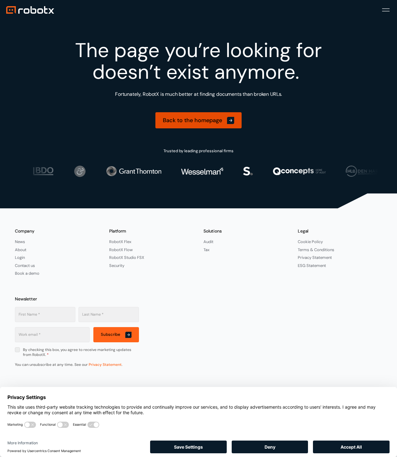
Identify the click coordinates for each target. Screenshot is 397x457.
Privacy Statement (315, 257)
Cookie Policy (310, 241)
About (20, 249)
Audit (208, 241)
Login (20, 257)
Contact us (25, 265)
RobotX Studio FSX (126, 257)
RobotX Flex (120, 241)
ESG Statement (312, 265)
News (20, 241)
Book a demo (27, 273)
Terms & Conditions (316, 249)
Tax (206, 249)
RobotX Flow (121, 249)
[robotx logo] (30, 10)
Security (116, 265)
